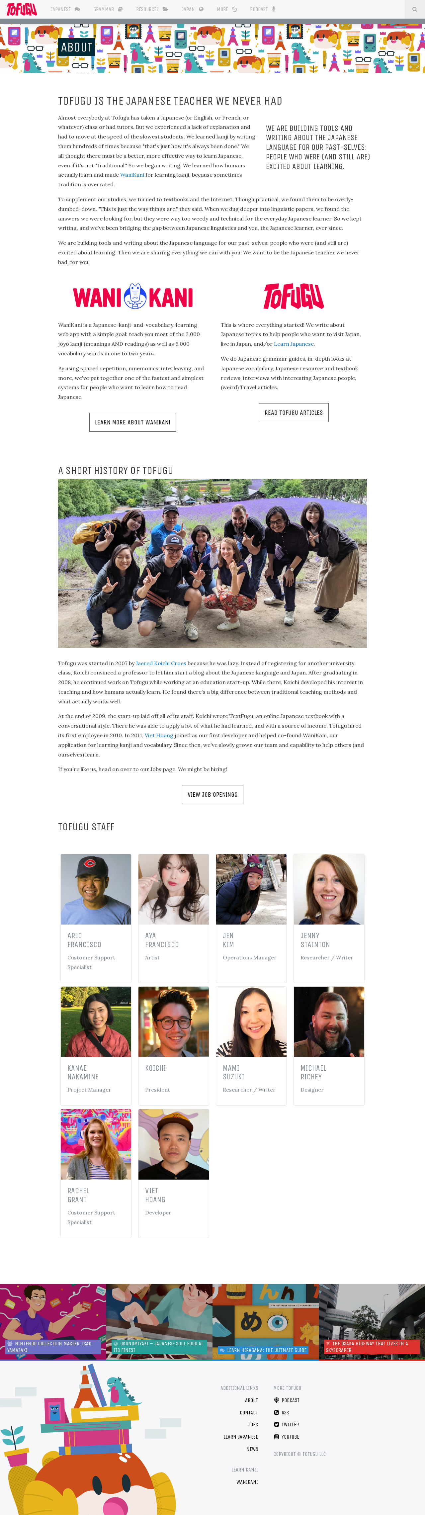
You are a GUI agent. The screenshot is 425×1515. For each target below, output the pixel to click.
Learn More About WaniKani (132, 422)
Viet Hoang (159, 735)
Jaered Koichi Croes (161, 663)
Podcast (259, 9)
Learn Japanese (294, 343)
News (252, 1449)
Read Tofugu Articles (294, 412)
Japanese (61, 9)
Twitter (289, 1424)
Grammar (104, 9)
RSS (284, 1412)
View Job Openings (213, 794)
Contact (249, 1412)
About (76, 47)
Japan (189, 9)
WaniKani (132, 174)
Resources (148, 9)
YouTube (289, 1437)
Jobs (253, 1424)
